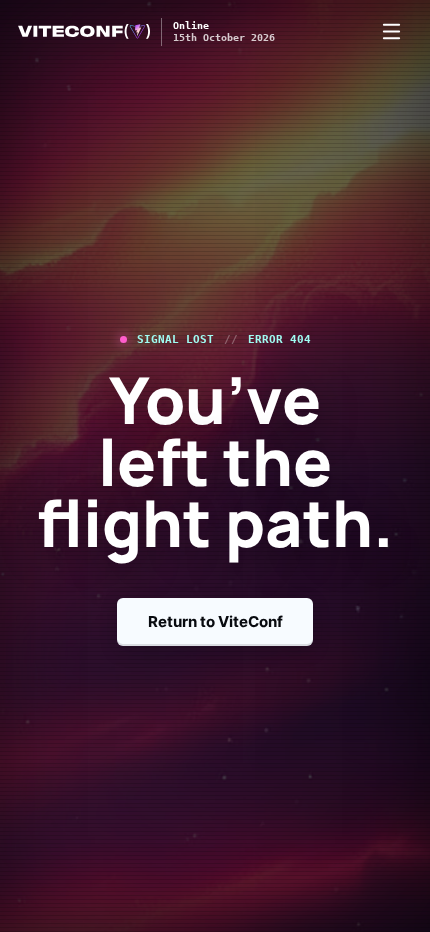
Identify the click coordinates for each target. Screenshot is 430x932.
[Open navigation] (391, 32)
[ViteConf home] (84, 31)
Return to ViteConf (215, 621)
